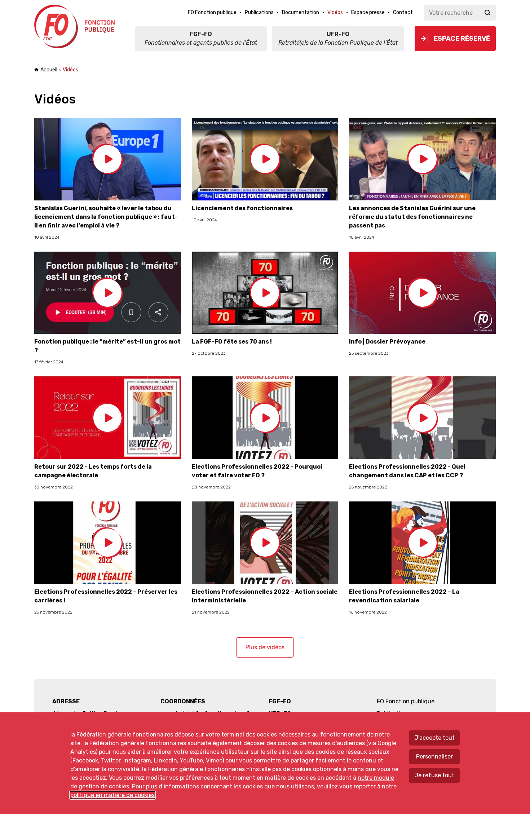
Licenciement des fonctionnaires (242, 208)
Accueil (48, 70)
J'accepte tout (435, 737)
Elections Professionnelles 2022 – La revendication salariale (404, 596)
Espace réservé (462, 39)
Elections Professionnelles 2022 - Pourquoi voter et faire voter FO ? (257, 471)
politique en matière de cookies (112, 795)
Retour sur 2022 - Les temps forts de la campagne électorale (93, 471)
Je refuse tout (434, 775)
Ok (487, 13)
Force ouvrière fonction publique (75, 26)
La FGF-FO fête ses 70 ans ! (232, 341)
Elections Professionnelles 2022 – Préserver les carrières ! (105, 596)
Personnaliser (434, 756)
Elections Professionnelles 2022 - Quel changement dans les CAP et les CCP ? (407, 471)
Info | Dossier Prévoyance (387, 341)
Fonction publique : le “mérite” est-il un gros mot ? (107, 346)
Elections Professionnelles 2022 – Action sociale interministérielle (264, 596)
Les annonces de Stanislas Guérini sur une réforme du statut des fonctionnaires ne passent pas (412, 217)
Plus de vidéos (265, 647)
